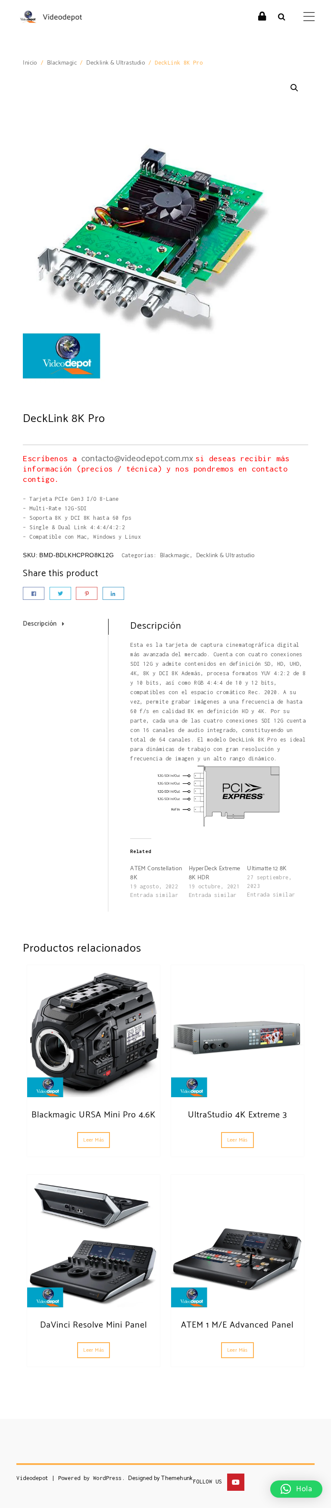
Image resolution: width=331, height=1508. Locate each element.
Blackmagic (62, 63)
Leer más (93, 1140)
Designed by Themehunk (160, 1478)
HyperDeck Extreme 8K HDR (214, 873)
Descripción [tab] (40, 624)
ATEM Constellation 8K (156, 873)
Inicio (30, 63)
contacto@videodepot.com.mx (138, 459)
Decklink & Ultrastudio (115, 63)
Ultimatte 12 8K (267, 869)
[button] (294, 88)
